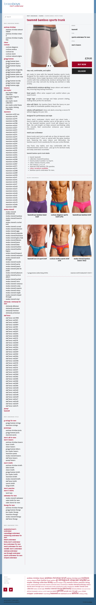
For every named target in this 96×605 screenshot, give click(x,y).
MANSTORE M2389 (11, 173)
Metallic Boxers (72, 582)
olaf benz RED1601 (12, 322)
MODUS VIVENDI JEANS (13, 242)
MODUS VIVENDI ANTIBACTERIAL (11, 213)
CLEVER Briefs (10, 470)
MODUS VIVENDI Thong (53, 589)
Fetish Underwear (10, 540)
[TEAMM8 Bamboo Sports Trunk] (48, 46)
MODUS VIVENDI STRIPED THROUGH (13, 296)
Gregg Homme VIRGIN (13, 83)
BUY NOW (82, 64)
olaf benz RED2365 (12, 379)
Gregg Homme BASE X (13, 63)
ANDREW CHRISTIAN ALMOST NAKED (14, 30)
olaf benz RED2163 (12, 329)
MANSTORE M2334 (11, 155)
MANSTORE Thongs (12, 514)
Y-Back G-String (83, 593)
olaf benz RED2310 (12, 363)
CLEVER (6, 42)
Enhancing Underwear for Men (13, 536)
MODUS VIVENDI (9, 209)
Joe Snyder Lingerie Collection (12, 98)
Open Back (49, 591)
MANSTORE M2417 (11, 184)
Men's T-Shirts (9, 491)
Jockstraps (7, 428)
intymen (7, 88)
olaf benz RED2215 (12, 340)
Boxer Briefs (10, 444)
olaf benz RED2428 (12, 401)
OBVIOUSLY (67, 588)
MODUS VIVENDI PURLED (13, 279)
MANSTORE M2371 (11, 166)
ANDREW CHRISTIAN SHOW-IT (14, 35)
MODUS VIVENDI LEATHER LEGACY (13, 250)
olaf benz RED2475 (12, 406)
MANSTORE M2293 (11, 148)
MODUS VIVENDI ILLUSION (13, 240)
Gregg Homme (9, 59)
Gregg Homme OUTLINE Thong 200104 (38, 273)
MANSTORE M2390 (11, 175)
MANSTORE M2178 (11, 116)
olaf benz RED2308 (12, 361)
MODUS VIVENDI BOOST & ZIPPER (14, 219)
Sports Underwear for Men (81, 37)
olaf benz (7, 315)
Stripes (84, 591)
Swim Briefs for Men (13, 500)
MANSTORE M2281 (11, 139)
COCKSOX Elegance (12, 47)
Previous (25, 45)
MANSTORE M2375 (11, 168)
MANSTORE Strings (12, 425)
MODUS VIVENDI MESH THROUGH (13, 259)
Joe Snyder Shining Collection (12, 108)
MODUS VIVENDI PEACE (13, 266)
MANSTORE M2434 (11, 198)
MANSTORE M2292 (11, 146)
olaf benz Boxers (11, 458)
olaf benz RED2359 (12, 372)
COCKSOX (6, 45)
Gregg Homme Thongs (13, 510)
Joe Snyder (7, 90)
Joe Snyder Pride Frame (14, 105)
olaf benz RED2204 (12, 334)
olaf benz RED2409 (12, 397)
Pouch (55, 591)
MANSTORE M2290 (11, 141)
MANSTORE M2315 (11, 150)
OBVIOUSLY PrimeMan (13, 313)
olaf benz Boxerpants (32, 591)
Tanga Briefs (10, 486)
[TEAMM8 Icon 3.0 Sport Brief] (37, 240)
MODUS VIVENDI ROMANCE (14, 284)
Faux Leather (42, 580)
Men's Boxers (76, 45)
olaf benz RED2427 (12, 399)
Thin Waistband (62, 593)
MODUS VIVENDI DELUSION (14, 229)
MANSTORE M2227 (11, 128)
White (75, 593)
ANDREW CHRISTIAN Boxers (14, 442)
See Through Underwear (12, 553)
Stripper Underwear (35, 593)
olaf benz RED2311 (12, 365)
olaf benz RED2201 (12, 331)
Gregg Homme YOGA (12, 85)
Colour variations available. (39, 168)
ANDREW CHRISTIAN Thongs (14, 508)
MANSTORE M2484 (12, 204)
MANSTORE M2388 (11, 171)
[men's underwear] (14, 3)
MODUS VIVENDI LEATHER (13, 247)
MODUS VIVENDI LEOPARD (14, 253)
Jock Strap (70, 580)
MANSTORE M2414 (11, 180)
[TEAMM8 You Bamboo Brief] (82, 197)
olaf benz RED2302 (12, 354)
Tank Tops (9, 493)
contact (6, 581)
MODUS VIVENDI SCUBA (13, 286)
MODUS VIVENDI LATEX (13, 245)
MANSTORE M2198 (11, 123)
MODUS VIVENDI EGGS (13, 231)
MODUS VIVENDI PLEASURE (14, 273)
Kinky (50, 582)
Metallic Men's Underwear (13, 549)
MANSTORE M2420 (11, 186)
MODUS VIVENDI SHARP (13, 290)
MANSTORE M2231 (11, 130)
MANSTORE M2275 (11, 137)
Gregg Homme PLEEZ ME (14, 74)
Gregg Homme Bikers (13, 449)
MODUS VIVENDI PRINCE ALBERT (13, 276)
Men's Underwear (32, 16)
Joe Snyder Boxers (12, 451)
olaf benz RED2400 (12, 388)
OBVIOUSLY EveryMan (13, 308)
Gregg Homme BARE (12, 61)
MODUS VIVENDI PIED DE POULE (13, 269)
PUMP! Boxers (10, 460)
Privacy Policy (7, 600)
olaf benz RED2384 (12, 386)
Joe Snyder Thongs (12, 512)
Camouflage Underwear (12, 533)
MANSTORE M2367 (11, 164)
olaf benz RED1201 (12, 320)
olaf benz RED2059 (12, 325)
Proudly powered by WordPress (12, 602)
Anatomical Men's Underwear (10, 530)
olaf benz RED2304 (12, 356)
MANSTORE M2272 (11, 132)
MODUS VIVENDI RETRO (13, 281)
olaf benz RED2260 (12, 343)
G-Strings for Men (10, 421)
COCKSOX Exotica (11, 49)
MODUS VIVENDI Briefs (13, 479)
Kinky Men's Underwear (12, 542)
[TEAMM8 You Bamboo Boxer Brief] (37, 197)
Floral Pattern (51, 580)
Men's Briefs (8, 463)
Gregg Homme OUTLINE (13, 72)
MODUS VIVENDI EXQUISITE (14, 233)
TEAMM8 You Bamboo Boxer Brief (37, 216)
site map (6, 583)
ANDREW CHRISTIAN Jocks (14, 430)
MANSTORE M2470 (11, 202)
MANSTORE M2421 (11, 189)
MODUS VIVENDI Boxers (13, 456)
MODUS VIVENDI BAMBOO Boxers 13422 (82, 260)
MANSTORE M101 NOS (12, 114)
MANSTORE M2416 (11, 182)
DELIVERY (82, 71)
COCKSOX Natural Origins (14, 56)
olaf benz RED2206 (12, 336)
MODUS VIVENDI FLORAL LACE (14, 235)
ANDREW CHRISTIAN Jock (73, 578)
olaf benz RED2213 (12, 338)
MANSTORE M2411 (11, 177)
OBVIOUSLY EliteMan (12, 306)
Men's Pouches (9, 488)
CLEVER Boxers (10, 447)
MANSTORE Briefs (11, 477)
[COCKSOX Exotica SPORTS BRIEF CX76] (59, 240)
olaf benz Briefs (11, 481)
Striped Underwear (10, 558)
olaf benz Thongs (12, 519)
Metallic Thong (84, 582)
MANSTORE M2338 (11, 159)
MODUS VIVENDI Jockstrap (77, 584)
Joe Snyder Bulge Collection (11, 93)
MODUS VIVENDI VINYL (12, 299)
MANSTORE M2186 (11, 121)
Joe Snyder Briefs (12, 474)
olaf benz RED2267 (12, 349)
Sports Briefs (10, 483)
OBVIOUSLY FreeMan (12, 311)
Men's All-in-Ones (10, 437)
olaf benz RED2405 (12, 392)
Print (60, 590)
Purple (66, 591)
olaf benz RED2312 (12, 368)
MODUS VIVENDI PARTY (13, 264)
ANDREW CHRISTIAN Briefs (14, 465)
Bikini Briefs (10, 468)
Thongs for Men (9, 505)
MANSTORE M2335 (11, 157)
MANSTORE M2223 (11, 125)
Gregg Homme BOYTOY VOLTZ (13, 67)
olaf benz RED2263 (12, 345)
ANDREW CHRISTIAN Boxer (35, 578)
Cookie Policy (15, 600)
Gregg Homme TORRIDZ (13, 81)
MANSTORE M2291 (11, 144)
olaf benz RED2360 (12, 374)
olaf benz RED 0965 (12, 318)
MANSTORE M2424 (11, 191)
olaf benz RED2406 (12, 395)
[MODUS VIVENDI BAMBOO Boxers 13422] (82, 240)
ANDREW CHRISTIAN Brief (55, 578)
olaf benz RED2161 (12, 327)
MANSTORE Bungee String (59, 582)
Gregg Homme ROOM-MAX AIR (14, 77)
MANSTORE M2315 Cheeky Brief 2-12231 (81, 273)
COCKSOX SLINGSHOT (32, 580)
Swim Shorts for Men (13, 503)
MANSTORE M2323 (11, 153)
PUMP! (6, 409)
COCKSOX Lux (10, 52)
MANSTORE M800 (11, 207)
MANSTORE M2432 (11, 195)
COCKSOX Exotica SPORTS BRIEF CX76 (59, 260)
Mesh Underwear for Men (13, 546)
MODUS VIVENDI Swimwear (14, 498)
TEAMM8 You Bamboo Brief (82, 215)
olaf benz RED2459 (12, 404)
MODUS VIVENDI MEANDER (14, 255)
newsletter (7, 579)
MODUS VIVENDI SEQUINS (14, 288)
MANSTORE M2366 (11, 162)
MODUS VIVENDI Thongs (13, 517)
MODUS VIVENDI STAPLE (13, 293)
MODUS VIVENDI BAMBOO (14, 216)
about (5, 577)
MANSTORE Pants (11, 453)
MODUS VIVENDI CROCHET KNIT (14, 223)
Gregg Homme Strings (13, 423)
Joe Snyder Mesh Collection (11, 102)
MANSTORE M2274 (11, 134)
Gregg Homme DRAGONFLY (14, 70)
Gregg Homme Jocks (12, 433)
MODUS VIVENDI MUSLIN (13, 262)
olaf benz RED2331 (12, 370)
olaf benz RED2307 (12, 358)
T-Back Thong (46, 593)
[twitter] (10, 590)
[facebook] (5, 590)
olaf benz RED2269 (12, 352)
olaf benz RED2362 (12, 377)
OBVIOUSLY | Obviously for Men (12, 303)
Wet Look (69, 593)
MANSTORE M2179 (11, 119)
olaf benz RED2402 (12, 390)
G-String (60, 580)
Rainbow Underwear (10, 551)
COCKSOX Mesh (11, 54)
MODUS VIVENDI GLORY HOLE (14, 238)
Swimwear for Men (10, 496)
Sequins (79, 591)
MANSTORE (7, 112)
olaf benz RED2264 (12, 347)
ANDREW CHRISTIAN (10, 27)
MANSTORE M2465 (11, 200)
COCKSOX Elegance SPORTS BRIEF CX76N (59, 216)
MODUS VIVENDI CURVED (13, 226)
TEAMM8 (41, 16)
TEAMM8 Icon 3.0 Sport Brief (37, 259)
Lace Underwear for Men (12, 544)
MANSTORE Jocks (11, 435)
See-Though (73, 591)
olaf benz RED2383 (12, 383)
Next (71, 45)
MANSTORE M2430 (11, 193)
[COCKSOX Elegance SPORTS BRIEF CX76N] (59, 197)
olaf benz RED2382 (12, 381)
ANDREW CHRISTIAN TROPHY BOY (14, 39)
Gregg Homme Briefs (13, 472)
